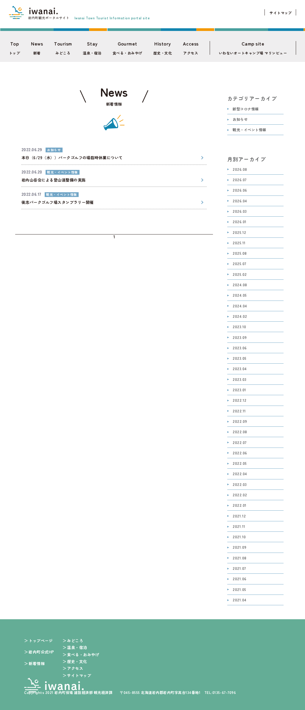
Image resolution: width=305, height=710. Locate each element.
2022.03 (240, 484)
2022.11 (239, 411)
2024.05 (240, 295)
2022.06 (240, 453)
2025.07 (239, 264)
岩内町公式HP (41, 652)
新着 (37, 48)
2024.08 (240, 285)
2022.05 (240, 463)
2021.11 (239, 526)
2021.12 (239, 516)
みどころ (63, 48)
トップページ (41, 640)
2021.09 (239, 547)
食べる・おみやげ (127, 48)
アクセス (191, 48)
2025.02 (240, 274)
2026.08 (240, 169)
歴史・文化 (162, 48)
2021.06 (239, 579)
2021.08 (239, 558)
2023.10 (239, 327)
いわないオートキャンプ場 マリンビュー (253, 48)
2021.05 (239, 589)
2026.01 (239, 222)
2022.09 (240, 421)
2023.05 (239, 358)
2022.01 (239, 505)
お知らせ (240, 119)
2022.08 (240, 432)
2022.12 (239, 400)
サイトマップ (281, 12)
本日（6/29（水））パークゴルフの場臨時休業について (72, 157)
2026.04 (240, 201)
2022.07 (239, 442)
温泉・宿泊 (92, 48)
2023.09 (240, 337)
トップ (14, 48)
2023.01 (239, 390)
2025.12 (239, 232)
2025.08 (240, 253)
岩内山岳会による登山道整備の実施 (53, 180)
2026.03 (240, 211)
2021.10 (239, 537)
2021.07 (239, 568)
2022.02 (240, 495)
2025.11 (239, 243)
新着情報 (37, 663)
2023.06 (240, 348)
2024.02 (240, 316)
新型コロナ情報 (246, 109)
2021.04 (239, 600)
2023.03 (239, 379)
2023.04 (240, 369)
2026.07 (239, 180)
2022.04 (240, 474)
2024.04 (240, 306)
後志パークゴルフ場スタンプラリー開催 (57, 202)
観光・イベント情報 (249, 130)
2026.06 (240, 190)
